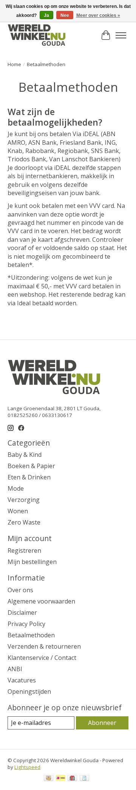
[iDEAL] (60, 778)
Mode (16, 488)
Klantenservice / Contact (42, 658)
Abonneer (102, 723)
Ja (46, 15)
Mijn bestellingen (32, 562)
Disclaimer (22, 612)
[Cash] (48, 778)
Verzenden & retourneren (44, 646)
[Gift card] (72, 778)
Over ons (20, 590)
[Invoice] (84, 778)
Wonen (18, 511)
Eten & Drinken (29, 477)
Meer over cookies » (98, 15)
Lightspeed (27, 767)
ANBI (15, 669)
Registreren (24, 550)
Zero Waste (24, 522)
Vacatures (22, 680)
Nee (64, 15)
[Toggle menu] (120, 35)
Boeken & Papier (31, 466)
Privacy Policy (26, 624)
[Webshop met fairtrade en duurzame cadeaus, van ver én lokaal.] (36, 35)
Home (14, 64)
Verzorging (24, 500)
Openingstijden (29, 691)
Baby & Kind (25, 454)
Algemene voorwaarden (41, 601)
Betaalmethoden (31, 635)
